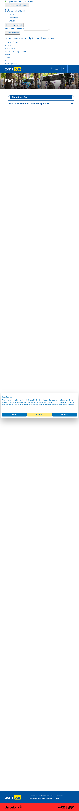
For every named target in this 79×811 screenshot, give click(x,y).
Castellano (13, 17)
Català (11, 14)
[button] (73, 97)
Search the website (14, 29)
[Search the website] (49, 29)
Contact (56, 798)
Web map (49, 798)
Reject (14, 414)
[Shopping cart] (64, 69)
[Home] (13, 69)
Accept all (64, 414)
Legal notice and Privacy (37, 798)
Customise (38, 414)
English (17, 5)
